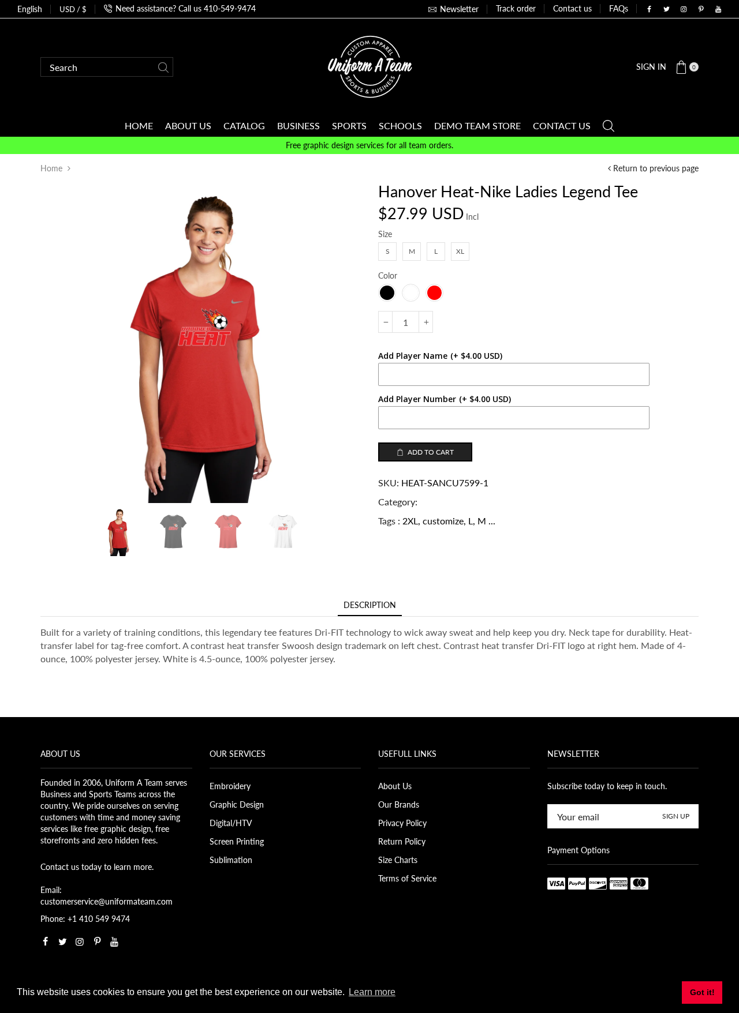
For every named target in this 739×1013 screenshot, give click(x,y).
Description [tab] (370, 605)
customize (443, 520)
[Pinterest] (700, 9)
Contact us (572, 8)
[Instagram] (683, 9)
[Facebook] (648, 9)
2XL (410, 520)
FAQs (618, 8)
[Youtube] (718, 9)
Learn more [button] (372, 992)
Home (51, 168)
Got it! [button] (702, 992)
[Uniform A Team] (369, 66)
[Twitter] (666, 9)
